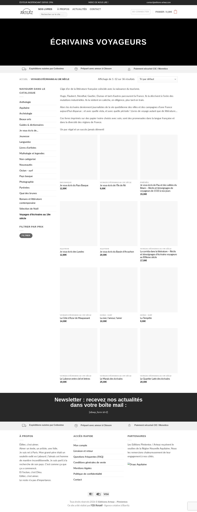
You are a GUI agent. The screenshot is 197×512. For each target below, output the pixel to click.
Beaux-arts (25, 119)
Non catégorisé (27, 159)
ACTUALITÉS (79, 9)
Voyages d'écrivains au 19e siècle (35, 216)
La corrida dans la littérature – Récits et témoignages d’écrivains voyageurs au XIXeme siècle (158, 254)
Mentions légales (82, 468)
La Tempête (146, 318)
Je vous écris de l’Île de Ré (113, 185)
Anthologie (25, 102)
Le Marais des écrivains (111, 379)
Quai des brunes (28, 193)
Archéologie (25, 113)
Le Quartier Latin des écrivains (155, 379)
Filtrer (26, 236)
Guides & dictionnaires (31, 125)
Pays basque (26, 176)
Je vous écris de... (28, 130)
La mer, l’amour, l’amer (111, 318)
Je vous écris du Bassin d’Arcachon (117, 252)
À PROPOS (63, 9)
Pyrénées (24, 187)
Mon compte (80, 445)
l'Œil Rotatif (97, 505)
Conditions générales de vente (89, 462)
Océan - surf (26, 170)
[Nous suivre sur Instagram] (176, 2)
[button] (140, 11)
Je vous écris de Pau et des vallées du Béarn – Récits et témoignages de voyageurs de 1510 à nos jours (158, 188)
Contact (77, 479)
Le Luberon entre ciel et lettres (75, 379)
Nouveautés (25, 165)
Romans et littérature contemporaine (30, 201)
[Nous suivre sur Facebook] (173, 2)
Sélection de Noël (28, 209)
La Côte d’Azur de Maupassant (75, 318)
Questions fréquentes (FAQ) (88, 457)
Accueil (23, 79)
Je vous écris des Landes (72, 252)
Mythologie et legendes (31, 153)
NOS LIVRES (45, 9)
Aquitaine (24, 108)
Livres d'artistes (27, 148)
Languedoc (25, 142)
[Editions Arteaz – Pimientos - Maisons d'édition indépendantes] (26, 12)
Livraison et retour (83, 451)
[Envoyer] (64, 14)
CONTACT (95, 9)
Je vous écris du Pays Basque (74, 185)
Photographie (26, 182)
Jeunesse (24, 136)
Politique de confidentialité (87, 474)
